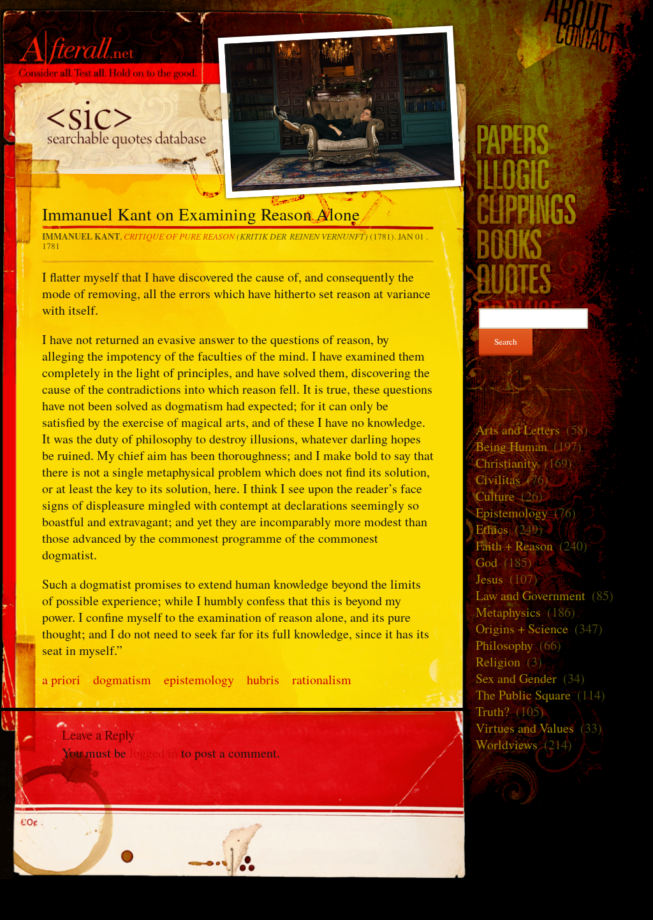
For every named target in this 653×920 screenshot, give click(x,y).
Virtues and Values (525, 728)
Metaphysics (508, 612)
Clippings (559, 208)
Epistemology (512, 512)
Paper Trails (559, 138)
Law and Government (530, 595)
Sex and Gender (516, 678)
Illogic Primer (559, 173)
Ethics (492, 529)
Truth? (493, 711)
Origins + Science (522, 628)
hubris (263, 679)
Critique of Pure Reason (179, 236)
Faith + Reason (514, 545)
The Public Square (523, 694)
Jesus (489, 578)
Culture (495, 496)
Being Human (511, 446)
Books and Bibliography (559, 243)
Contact (559, 39)
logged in (153, 752)
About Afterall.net (559, 14)
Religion (498, 661)
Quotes (559, 278)
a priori (61, 679)
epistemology (199, 679)
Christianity (507, 462)
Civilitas (498, 479)
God (486, 562)
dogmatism (122, 679)
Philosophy (504, 645)
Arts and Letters (518, 429)
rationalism (321, 679)
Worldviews (507, 744)
